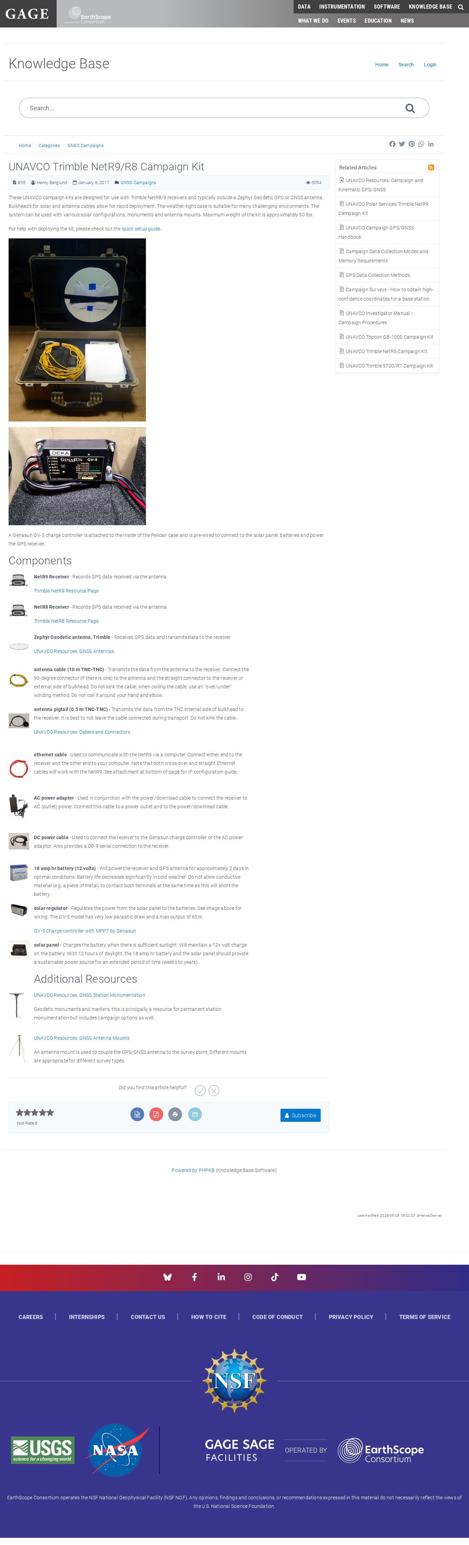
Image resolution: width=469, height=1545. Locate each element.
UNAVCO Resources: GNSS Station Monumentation (89, 995)
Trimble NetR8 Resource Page (66, 621)
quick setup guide (141, 228)
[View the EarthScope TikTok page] (274, 1279)
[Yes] (199, 1088)
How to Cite (208, 1317)
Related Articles (358, 167)
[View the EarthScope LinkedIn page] (221, 1279)
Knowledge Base (430, 6)
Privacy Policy (351, 1317)
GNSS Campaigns (86, 145)
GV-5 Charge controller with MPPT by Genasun (85, 930)
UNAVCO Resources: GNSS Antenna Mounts (81, 1038)
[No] (213, 1088)
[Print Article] (175, 1114)
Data (304, 6)
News (407, 20)
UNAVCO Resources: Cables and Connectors (82, 732)
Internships (87, 1317)
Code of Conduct (277, 1317)
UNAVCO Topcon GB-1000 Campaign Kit (389, 337)
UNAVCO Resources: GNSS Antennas (74, 651)
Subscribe (303, 1115)
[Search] (410, 108)
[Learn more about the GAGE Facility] (26, 12)
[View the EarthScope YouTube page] (301, 1279)
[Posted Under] (117, 182)
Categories (49, 145)
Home (25, 145)
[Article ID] (14, 182)
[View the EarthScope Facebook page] (194, 1279)
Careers (31, 1317)
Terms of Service (424, 1317)
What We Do (313, 20)
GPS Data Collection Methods (377, 275)
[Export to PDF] (156, 1114)
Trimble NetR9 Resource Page (66, 590)
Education (378, 20)
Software (387, 6)
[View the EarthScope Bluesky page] (167, 1279)
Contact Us (148, 1317)
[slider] (35, 1112)
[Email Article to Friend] (195, 1114)
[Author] (33, 182)
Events (347, 20)
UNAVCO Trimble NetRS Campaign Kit (386, 351)
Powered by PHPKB (193, 1170)
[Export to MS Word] (137, 1114)
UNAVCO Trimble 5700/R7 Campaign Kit (389, 365)
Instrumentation (342, 6)
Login (430, 64)
